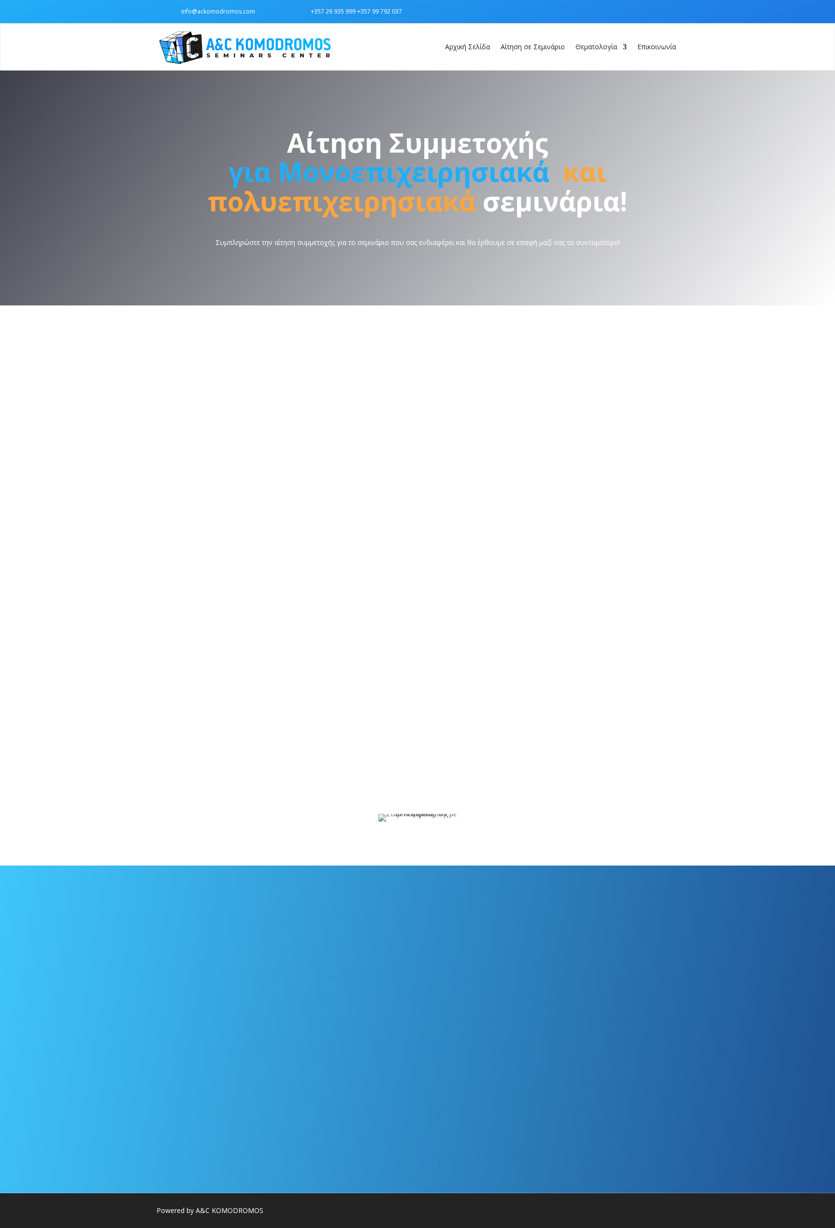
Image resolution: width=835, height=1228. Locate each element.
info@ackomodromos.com (218, 11)
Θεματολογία (596, 46)
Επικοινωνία (656, 46)
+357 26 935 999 (333, 11)
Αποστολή (688, 710)
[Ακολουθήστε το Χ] (669, 11)
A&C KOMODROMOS (229, 1210)
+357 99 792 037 (379, 11)
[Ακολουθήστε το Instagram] (649, 11)
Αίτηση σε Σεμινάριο (533, 46)
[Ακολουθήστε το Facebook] (630, 11)
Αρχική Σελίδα (467, 46)
